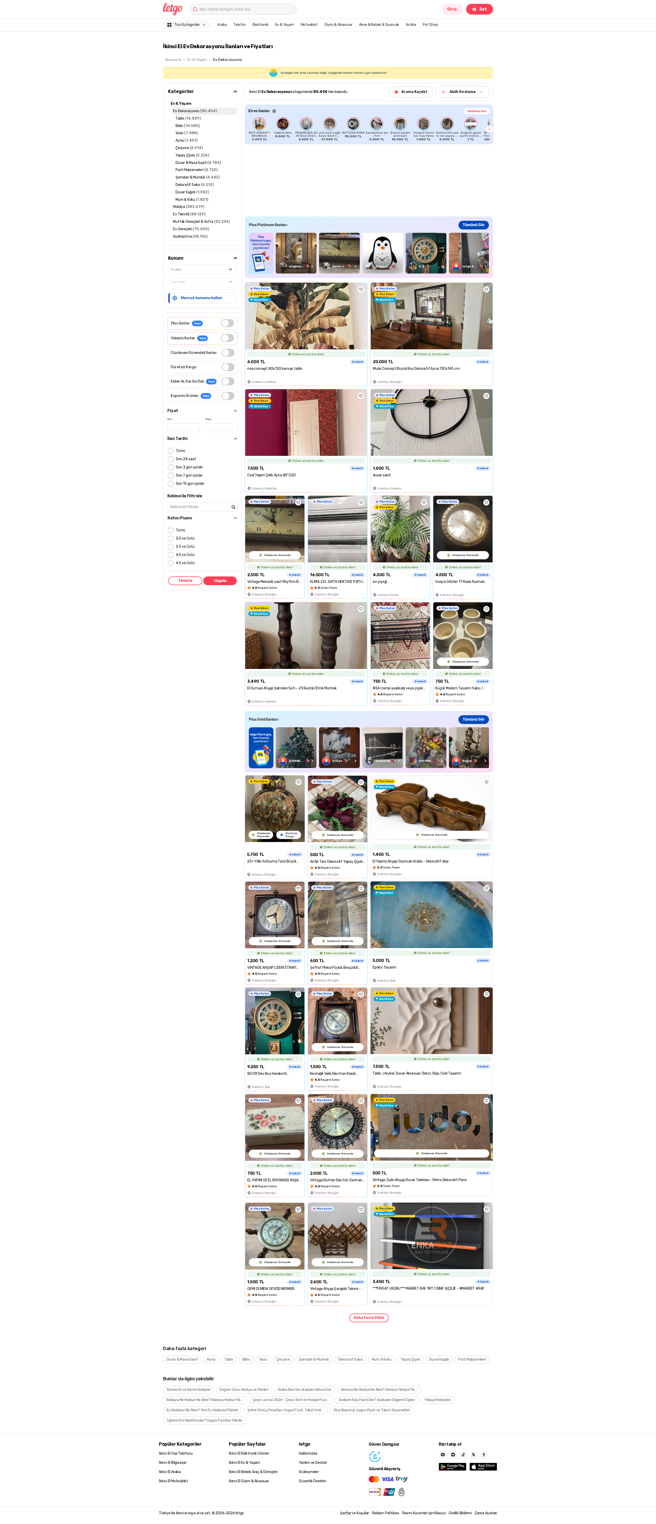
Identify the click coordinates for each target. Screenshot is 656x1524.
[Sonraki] (489, 129)
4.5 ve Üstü (185, 563)
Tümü (180, 451)
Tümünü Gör (477, 111)
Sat (483, 9)
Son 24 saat (186, 459)
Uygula (220, 581)
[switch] (227, 323)
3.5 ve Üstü (185, 546)
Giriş (452, 9)
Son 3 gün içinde (189, 467)
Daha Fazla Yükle (369, 1318)
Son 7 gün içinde (189, 475)
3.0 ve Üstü (185, 538)
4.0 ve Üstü (185, 555)
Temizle (185, 581)
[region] (369, 129)
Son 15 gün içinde (190, 483)
